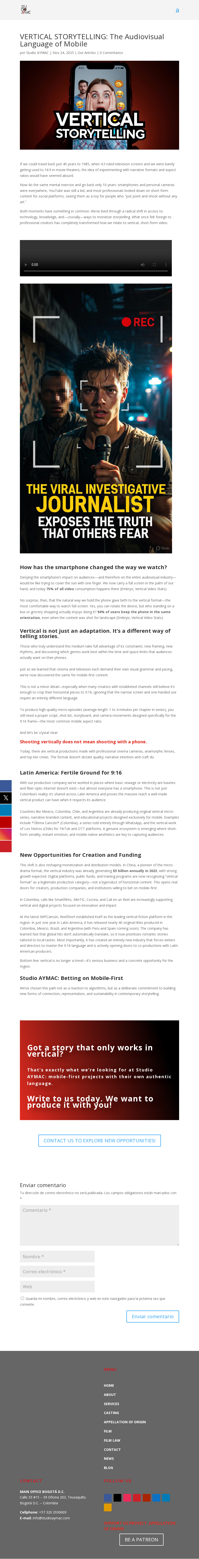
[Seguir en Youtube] (146, 1498)
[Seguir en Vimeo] (156, 1498)
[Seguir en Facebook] (108, 1498)
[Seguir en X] (117, 1498)
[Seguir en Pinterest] (137, 1498)
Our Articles (87, 52)
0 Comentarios (111, 52)
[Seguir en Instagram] (127, 1498)
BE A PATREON (141, 1539)
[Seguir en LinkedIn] (166, 1498)
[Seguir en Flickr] (108, 1507)
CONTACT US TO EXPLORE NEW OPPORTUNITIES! (100, 1140)
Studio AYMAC (37, 52)
